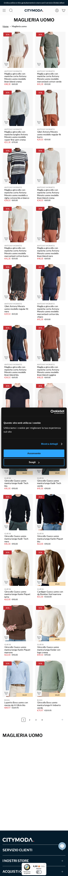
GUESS (7, 478)
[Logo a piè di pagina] (18, 840)
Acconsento (34, 453)
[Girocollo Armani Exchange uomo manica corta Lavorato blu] (18, 401)
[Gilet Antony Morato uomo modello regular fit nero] (18, 282)
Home (6, 26)
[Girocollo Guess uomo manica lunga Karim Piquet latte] (18, 568)
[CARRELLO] (63, 10)
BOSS (7, 700)
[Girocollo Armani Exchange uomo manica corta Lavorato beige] (50, 401)
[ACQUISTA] (6, 64)
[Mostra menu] (4, 10)
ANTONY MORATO (13, 71)
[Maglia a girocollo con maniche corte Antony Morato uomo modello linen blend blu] (18, 343)
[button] (62, 846)
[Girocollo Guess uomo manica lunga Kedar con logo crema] (50, 623)
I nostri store (16, 861)
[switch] (39, 872)
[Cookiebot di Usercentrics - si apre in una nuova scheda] (50, 412)
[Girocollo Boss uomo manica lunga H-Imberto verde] (50, 679)
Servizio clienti (17, 850)
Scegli (32, 462)
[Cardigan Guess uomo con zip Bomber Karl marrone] (50, 568)
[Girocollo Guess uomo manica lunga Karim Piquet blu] (50, 512)
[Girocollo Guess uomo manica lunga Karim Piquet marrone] (18, 623)
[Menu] (44, 865)
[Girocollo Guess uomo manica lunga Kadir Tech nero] (18, 512)
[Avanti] (55, 719)
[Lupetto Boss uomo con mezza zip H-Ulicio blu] (18, 679)
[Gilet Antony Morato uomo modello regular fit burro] (50, 108)
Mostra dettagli (49, 443)
